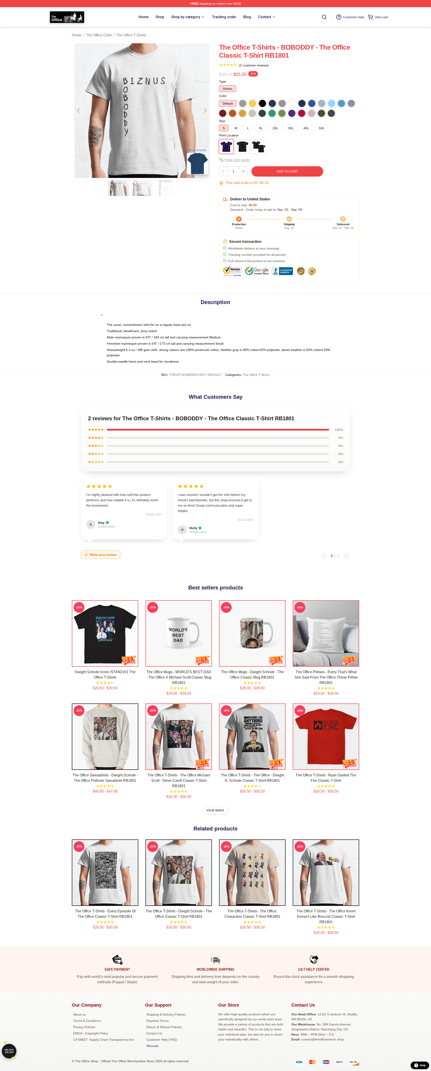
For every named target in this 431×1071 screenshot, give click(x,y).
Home (76, 35)
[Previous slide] (79, 110)
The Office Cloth (99, 35)
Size (222, 121)
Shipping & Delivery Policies (166, 1014)
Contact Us (154, 1033)
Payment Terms (157, 1021)
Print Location (229, 135)
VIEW (105, 662)
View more (215, 810)
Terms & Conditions (87, 1021)
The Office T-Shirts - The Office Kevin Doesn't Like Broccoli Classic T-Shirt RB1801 (326, 916)
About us (79, 1014)
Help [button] (423, 1065)
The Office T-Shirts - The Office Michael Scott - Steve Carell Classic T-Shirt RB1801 (178, 780)
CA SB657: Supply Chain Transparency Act (103, 1039)
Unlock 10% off (9, 1051)
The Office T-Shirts (131, 35)
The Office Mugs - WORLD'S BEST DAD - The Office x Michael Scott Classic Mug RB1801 (178, 677)
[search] (324, 17)
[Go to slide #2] (142, 188)
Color (223, 96)
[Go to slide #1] (118, 188)
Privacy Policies (84, 1027)
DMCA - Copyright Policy (90, 1033)
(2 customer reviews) (254, 65)
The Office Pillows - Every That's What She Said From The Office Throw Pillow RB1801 (326, 677)
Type (222, 81)
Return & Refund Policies (164, 1027)
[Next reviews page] (346, 556)
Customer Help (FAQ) (161, 1039)
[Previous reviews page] (324, 556)
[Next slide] (205, 110)
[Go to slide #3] (165, 188)
